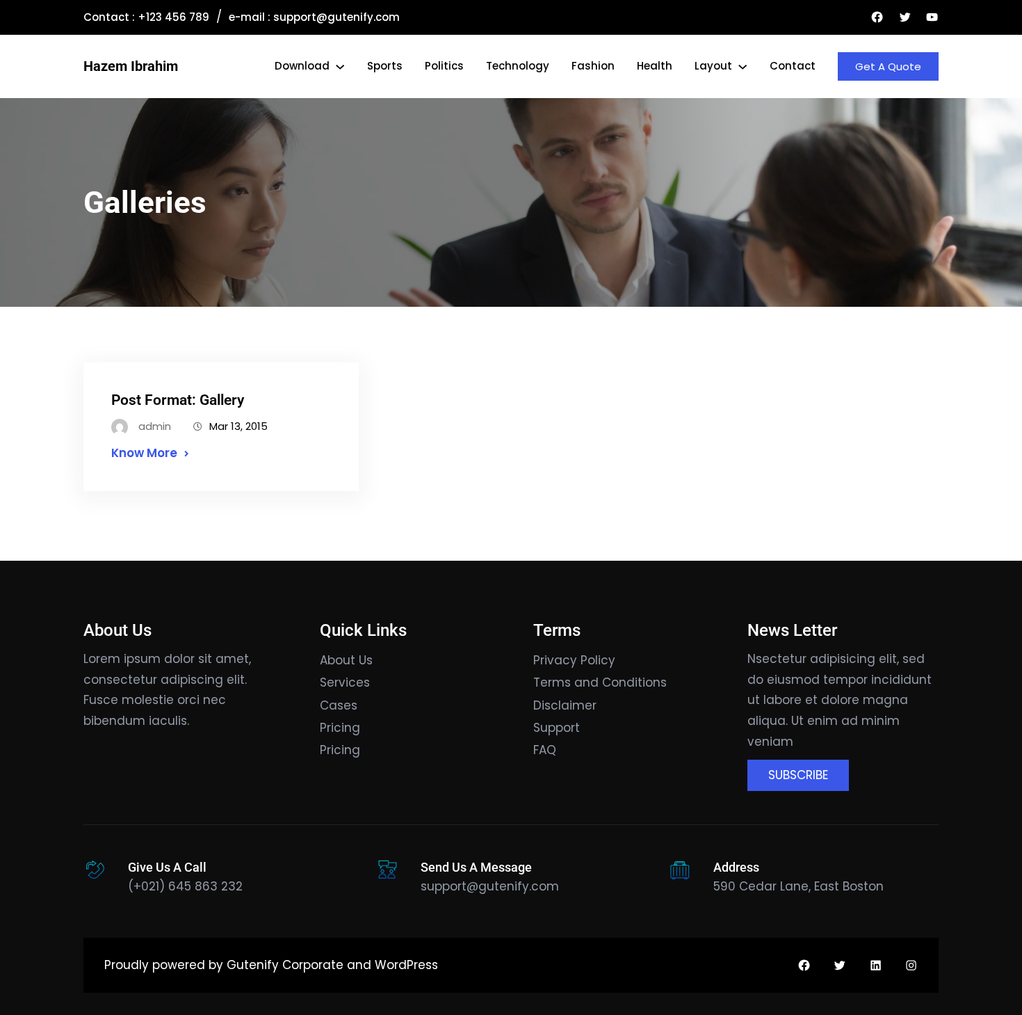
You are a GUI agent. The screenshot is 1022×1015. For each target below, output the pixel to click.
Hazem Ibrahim (130, 66)
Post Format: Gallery (177, 400)
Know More (144, 453)
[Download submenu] (340, 66)
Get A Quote (888, 66)
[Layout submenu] (742, 66)
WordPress (406, 965)
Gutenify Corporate (285, 965)
